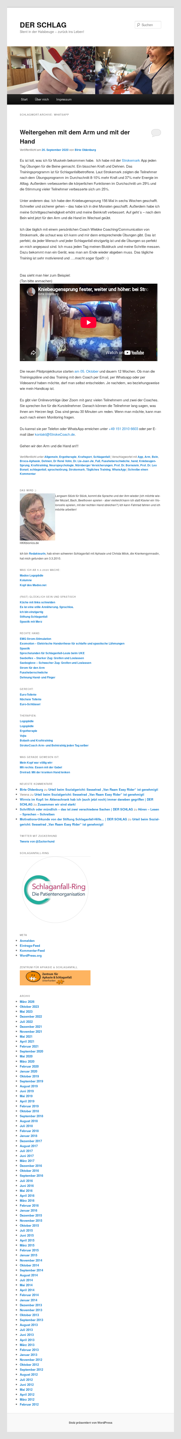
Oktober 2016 (29, 1170)
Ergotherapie (68, 457)
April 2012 (27, 1394)
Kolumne (26, 580)
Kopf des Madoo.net (33, 585)
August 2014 (29, 1275)
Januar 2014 (28, 1300)
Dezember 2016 (31, 1165)
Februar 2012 (29, 1404)
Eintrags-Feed (30, 945)
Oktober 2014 (29, 1265)
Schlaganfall (101, 457)
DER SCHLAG (43, 25)
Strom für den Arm (32, 667)
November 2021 (31, 1031)
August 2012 (29, 1374)
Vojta (23, 736)
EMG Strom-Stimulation (35, 639)
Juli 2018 (26, 1126)
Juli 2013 (26, 1329)
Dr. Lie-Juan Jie (83, 461)
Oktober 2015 (29, 1225)
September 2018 (31, 1116)
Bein (155, 457)
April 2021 (27, 1041)
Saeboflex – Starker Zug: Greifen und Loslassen (52, 658)
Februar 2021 (29, 1046)
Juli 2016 (26, 1180)
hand (134, 461)
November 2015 (31, 1220)
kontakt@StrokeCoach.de (55, 434)
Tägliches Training (98, 469)
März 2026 (27, 1001)
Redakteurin (37, 553)
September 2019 (31, 1081)
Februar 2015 (29, 1250)
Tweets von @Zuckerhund (37, 841)
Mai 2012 (26, 1389)
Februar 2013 (29, 1349)
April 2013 (27, 1340)
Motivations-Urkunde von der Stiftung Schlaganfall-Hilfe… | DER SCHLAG (73, 819)
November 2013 (31, 1310)
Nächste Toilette (30, 699)
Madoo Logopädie (31, 575)
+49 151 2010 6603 (123, 428)
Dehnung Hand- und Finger (37, 677)
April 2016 (27, 1195)
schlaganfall (38, 469)
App (140, 457)
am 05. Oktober (86, 371)
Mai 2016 (26, 1190)
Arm (147, 457)
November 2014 (31, 1260)
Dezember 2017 (31, 1141)
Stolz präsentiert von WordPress (90, 1422)
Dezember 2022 (31, 1016)
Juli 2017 (26, 1151)
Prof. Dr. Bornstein (126, 465)
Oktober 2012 (29, 1364)
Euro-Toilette (28, 694)
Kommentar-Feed (32, 950)
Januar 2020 (28, 1071)
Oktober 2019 (29, 1076)
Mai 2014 (26, 1285)
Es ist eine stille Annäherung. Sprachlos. (47, 607)
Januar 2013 (28, 1354)
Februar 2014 (29, 1295)
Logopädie (27, 721)
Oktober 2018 (29, 1111)
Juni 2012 (27, 1384)
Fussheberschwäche (116, 461)
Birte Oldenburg (85, 150)
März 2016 (27, 1200)
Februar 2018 (29, 1131)
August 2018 (29, 1121)
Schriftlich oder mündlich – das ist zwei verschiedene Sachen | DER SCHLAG (76, 809)
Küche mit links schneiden (37, 602)
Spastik (25, 648)
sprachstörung (57, 469)
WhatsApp (119, 469)
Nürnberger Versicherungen (94, 465)
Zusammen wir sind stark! (57, 804)
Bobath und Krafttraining (36, 740)
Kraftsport (85, 457)
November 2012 (31, 1359)
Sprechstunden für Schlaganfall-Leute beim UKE (52, 653)
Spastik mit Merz (31, 621)
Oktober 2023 (29, 1006)
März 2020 (27, 1061)
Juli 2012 (26, 1379)
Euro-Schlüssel (30, 704)
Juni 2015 (27, 1235)
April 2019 (27, 1101)
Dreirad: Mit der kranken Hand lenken (45, 772)
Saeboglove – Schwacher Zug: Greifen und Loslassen (55, 663)
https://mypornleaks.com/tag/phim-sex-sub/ (53, 263)
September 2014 (31, 1270)
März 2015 (27, 1245)
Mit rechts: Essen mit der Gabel (41, 767)
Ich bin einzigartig (31, 612)
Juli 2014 (26, 1280)
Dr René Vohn (62, 461)
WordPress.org (31, 955)
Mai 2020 (26, 1056)
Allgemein (51, 457)
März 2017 (27, 1160)
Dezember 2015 (31, 1215)
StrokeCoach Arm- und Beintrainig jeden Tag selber (54, 745)
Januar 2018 (28, 1135)
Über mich (42, 99)
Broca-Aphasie (30, 461)
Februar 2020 (29, 1066)
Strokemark (131, 160)
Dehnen (46, 461)
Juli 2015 (26, 1230)
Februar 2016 (29, 1205)
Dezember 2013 (31, 1305)
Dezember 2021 (31, 1026)
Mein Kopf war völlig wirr (36, 762)
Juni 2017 (27, 1155)
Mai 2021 (26, 1036)
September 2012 (31, 1369)
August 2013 (29, 1324)
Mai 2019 (26, 1096)
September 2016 (31, 1175)
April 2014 (27, 1290)
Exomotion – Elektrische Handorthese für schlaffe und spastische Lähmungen (72, 643)
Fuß (97, 461)
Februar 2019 (29, 1106)
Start (24, 99)
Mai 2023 (26, 1011)
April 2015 (27, 1240)
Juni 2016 (27, 1185)
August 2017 (29, 1146)
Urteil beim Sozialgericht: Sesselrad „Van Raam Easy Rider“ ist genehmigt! (103, 789)
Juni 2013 (27, 1334)
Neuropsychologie (61, 465)
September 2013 (31, 1320)
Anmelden (27, 940)
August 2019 (29, 1086)
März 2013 (27, 1344)
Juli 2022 (26, 1021)
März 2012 (27, 1399)
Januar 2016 (28, 1210)
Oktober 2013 (29, 1315)
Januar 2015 (28, 1255)
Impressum (64, 99)
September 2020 (31, 1051)
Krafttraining (39, 465)
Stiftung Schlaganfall (33, 616)
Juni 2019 (27, 1091)
